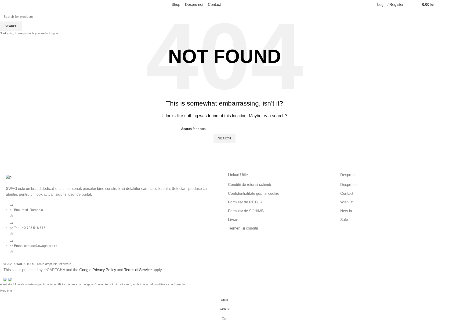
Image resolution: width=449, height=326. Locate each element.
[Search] (409, 4)
